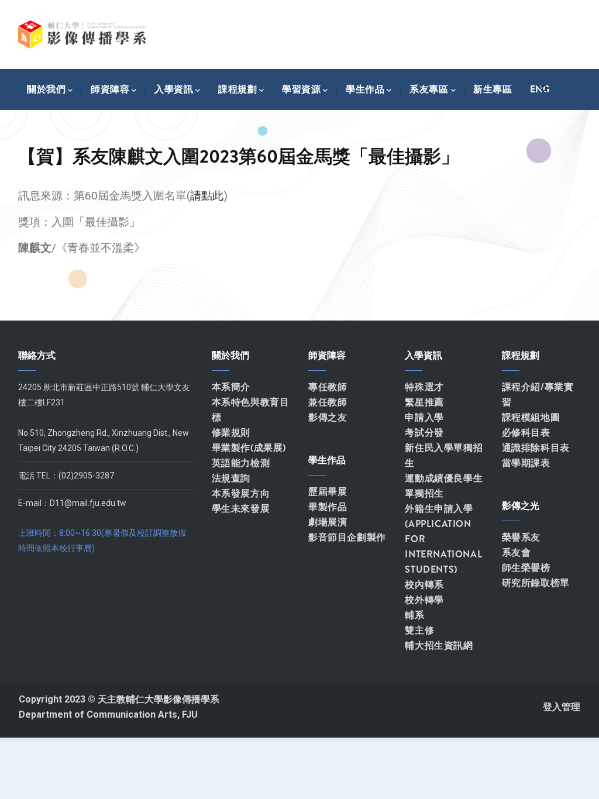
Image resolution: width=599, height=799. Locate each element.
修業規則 (231, 432)
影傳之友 (327, 417)
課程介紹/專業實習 (538, 394)
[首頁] (82, 34)
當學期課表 (526, 463)
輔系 (414, 615)
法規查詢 (231, 478)
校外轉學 (424, 600)
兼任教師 (327, 402)
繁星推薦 (424, 402)
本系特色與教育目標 (251, 409)
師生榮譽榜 (526, 567)
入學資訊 (173, 89)
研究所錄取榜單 (536, 583)
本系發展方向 (241, 493)
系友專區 (428, 89)
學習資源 (301, 89)
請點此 (206, 195)
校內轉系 (424, 584)
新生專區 (492, 89)
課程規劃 (237, 89)
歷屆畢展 (327, 491)
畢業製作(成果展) (249, 447)
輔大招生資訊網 (439, 645)
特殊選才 (424, 387)
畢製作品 (327, 507)
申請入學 (424, 417)
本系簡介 (231, 387)
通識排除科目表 (536, 447)
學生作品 (365, 89)
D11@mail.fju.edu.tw (88, 503)
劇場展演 (327, 522)
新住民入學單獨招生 (444, 455)
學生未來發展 (241, 508)
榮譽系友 (521, 537)
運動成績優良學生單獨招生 (444, 485)
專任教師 (327, 387)
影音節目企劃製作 (347, 537)
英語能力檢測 (241, 463)
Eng (540, 89)
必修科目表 (526, 432)
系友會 (516, 552)
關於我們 (46, 89)
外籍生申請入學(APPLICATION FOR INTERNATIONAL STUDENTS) (443, 539)
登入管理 (561, 706)
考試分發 (424, 432)
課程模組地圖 (531, 417)
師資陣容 (110, 89)
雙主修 (419, 630)
